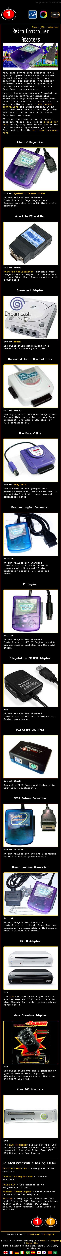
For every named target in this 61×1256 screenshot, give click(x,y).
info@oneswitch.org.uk (40, 1235)
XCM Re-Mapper (18, 1145)
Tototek (7, 1199)
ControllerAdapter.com (17, 1177)
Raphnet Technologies (17, 1192)
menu (55, 14)
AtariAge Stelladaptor (18, 272)
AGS (42, 27)
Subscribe (32, 1243)
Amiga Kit (9, 1185)
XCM (11, 997)
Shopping (55, 1241)
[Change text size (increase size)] (32, 15)
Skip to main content (48, 3)
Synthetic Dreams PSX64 (29, 194)
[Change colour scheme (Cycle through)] (43, 15)
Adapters (53, 27)
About (43, 1241)
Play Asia (19, 485)
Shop (34, 27)
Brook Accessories (15, 1169)
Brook (16, 342)
